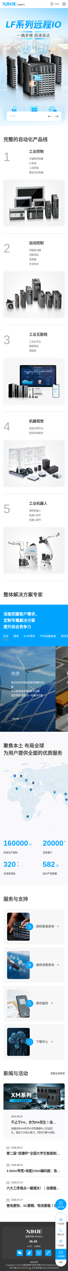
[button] (49, 116)
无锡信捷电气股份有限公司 (33, 1265)
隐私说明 (34, 1262)
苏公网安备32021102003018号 (45, 1268)
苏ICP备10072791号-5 (19, 1268)
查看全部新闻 (57, 1073)
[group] (34, 67)
